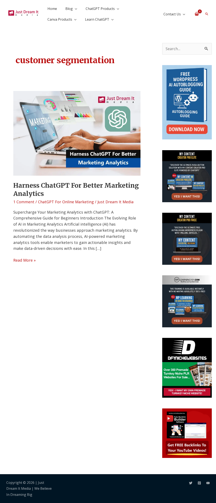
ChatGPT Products (100, 8)
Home (52, 8)
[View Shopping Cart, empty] (197, 14)
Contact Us (172, 14)
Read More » (24, 260)
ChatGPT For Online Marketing (66, 201)
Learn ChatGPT (97, 19)
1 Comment (23, 201)
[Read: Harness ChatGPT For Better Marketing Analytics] (76, 132)
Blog (69, 8)
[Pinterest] (199, 483)
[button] (207, 14)
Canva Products (59, 19)
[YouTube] (208, 483)
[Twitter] (190, 483)
